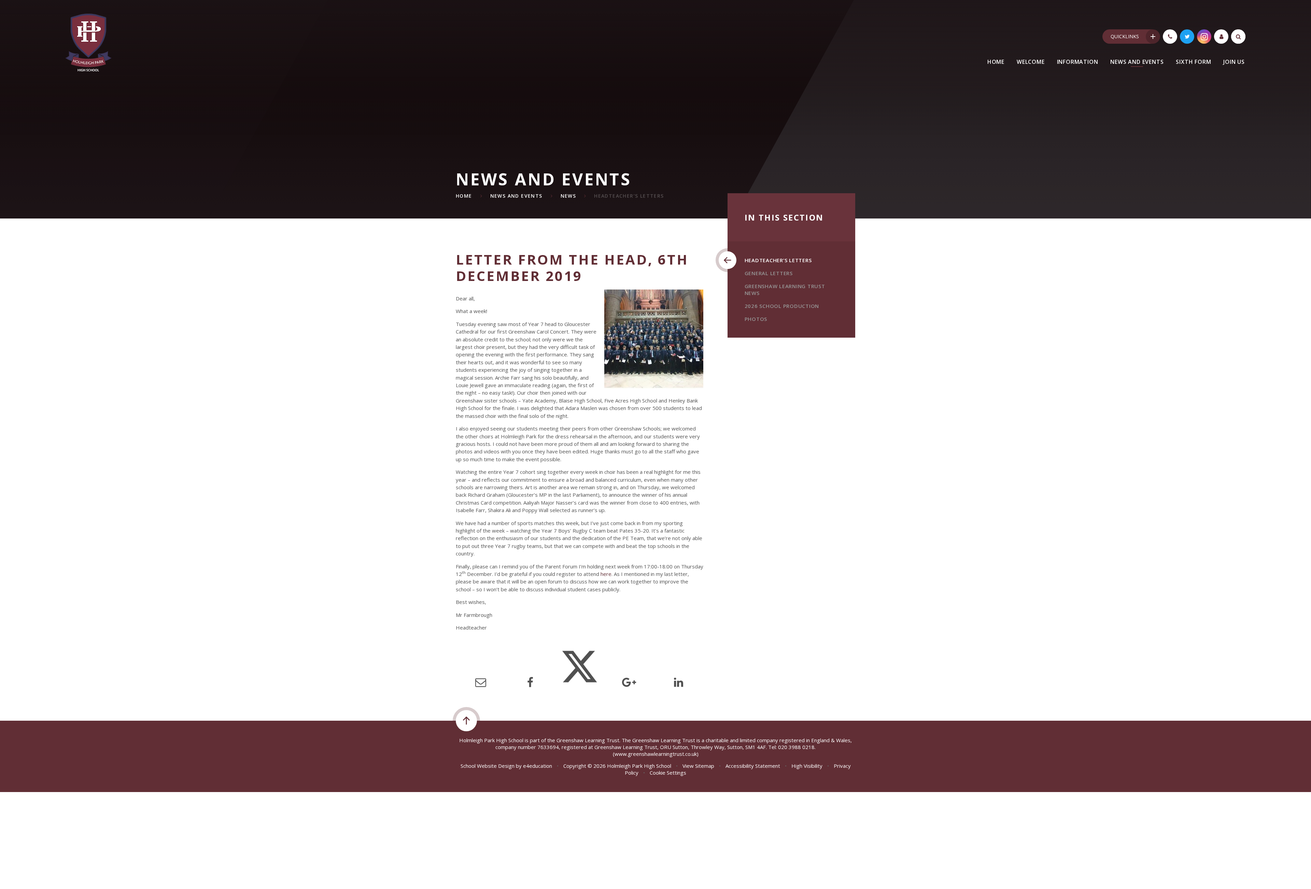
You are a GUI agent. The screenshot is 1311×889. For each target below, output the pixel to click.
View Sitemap (698, 765)
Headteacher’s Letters (629, 196)
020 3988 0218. (797, 747)
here (606, 573)
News (568, 196)
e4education (537, 765)
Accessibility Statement (752, 765)
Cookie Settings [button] (668, 772)
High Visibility (806, 765)
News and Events (516, 196)
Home (464, 196)
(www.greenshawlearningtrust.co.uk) (656, 753)
